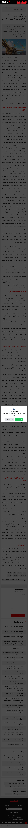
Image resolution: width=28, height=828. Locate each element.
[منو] (13, 2)
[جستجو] (9, 2)
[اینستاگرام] (6, 2)
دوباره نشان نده (9, 419)
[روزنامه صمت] (21, 2)
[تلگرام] (2, 2)
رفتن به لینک (19, 419)
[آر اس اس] (7, 2)
